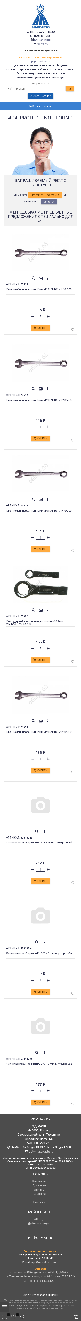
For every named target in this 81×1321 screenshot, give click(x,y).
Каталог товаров (42, 105)
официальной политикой (57, 1302)
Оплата (39, 1189)
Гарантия (39, 1193)
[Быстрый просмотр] (34, 278)
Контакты (42, 43)
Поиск (50, 201)
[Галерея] (41, 278)
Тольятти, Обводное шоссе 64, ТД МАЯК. (40, 1272)
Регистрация (40, 1223)
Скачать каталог (40, 96)
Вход (40, 1219)
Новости (39, 1202)
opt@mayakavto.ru (40, 61)
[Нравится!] (73, 330)
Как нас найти (42, 39)
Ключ (47, 83)
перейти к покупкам (46, 195)
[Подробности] (48, 278)
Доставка (39, 1185)
